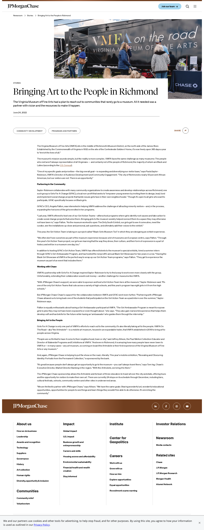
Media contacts (163, 445)
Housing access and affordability (79, 456)
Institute (116, 424)
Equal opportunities (119, 485)
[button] (199, 523)
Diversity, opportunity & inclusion (33, 480)
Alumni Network (164, 484)
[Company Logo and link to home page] (23, 8)
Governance (23, 458)
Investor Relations (171, 424)
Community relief (25, 498)
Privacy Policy (42, 524)
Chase (159, 462)
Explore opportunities (120, 479)
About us (24, 424)
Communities (27, 491)
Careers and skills (72, 451)
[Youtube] (187, 406)
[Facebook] (166, 406)
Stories (30, 15)
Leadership (22, 436)
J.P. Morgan (161, 467)
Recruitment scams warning (123, 490)
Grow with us (116, 468)
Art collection (23, 469)
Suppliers (21, 453)
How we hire (116, 474)
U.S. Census (65, 165)
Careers (116, 456)
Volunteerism (23, 503)
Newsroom (17, 15)
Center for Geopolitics (119, 440)
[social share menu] (185, 131)
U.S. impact (68, 436)
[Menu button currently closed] (195, 6)
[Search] (187, 6)
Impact (68, 424)
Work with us (116, 463)
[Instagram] (176, 406)
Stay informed (70, 476)
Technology (22, 447)
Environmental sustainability (77, 462)
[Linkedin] (155, 406)
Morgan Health (163, 478)
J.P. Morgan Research (166, 473)
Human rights (23, 475)
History (20, 464)
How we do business (27, 431)
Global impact (70, 431)
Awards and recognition (28, 442)
